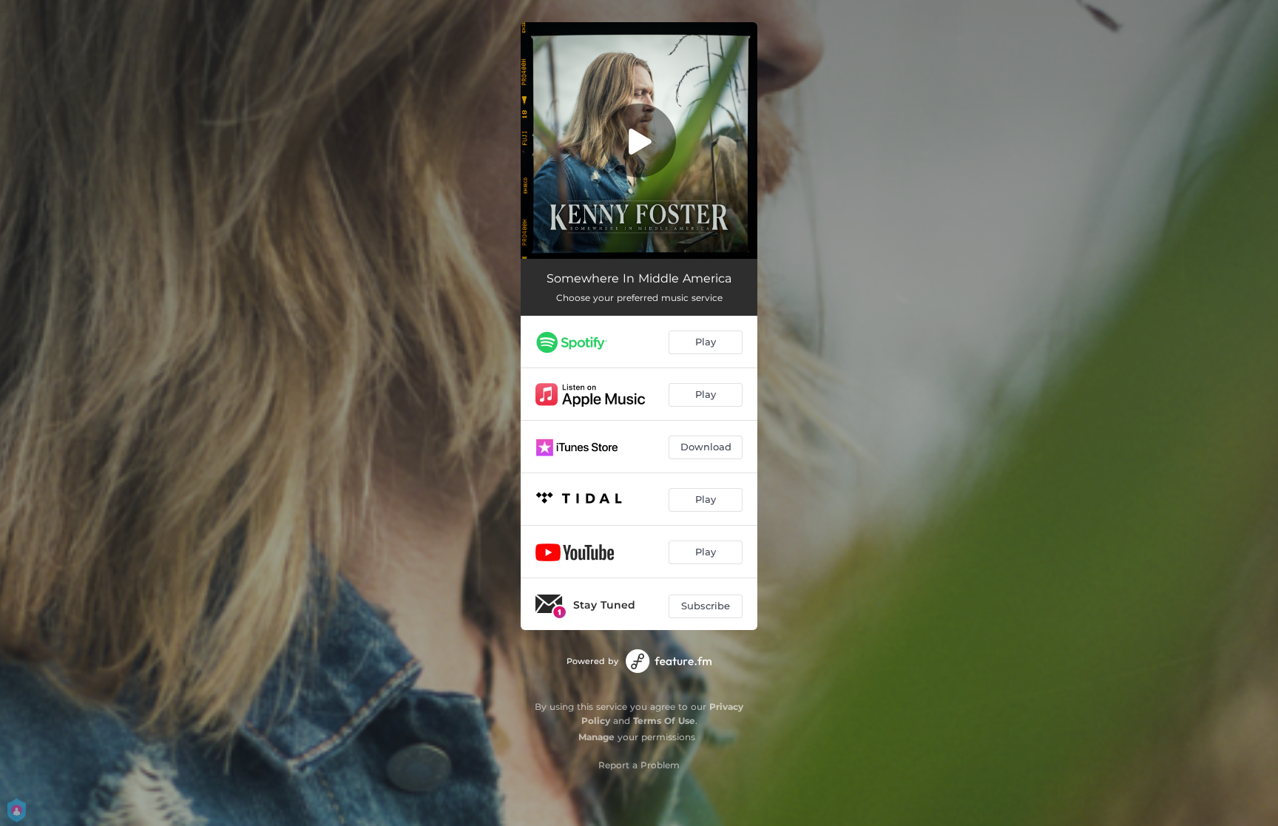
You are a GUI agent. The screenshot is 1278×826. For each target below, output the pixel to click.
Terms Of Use (664, 720)
